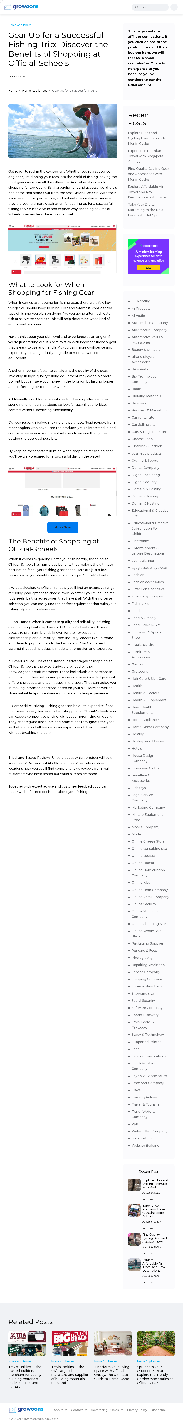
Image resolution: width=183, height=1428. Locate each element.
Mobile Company (145, 827)
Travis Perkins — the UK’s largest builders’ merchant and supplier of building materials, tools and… (69, 1375)
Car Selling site (144, 425)
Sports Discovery (145, 1015)
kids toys (139, 788)
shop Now (63, 527)
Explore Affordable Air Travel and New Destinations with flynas (147, 192)
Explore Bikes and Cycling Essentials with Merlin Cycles (146, 138)
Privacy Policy (137, 1410)
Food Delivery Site (146, 625)
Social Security (143, 1001)
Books (137, 389)
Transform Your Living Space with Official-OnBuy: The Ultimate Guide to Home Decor (111, 1373)
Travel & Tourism (145, 1104)
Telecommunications (149, 1056)
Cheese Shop (142, 439)
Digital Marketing (146, 475)
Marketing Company (148, 807)
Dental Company (145, 468)
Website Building (145, 1146)
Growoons (140, 672)
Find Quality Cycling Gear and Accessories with (154, 1238)
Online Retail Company (150, 897)
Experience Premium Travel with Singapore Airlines (145, 156)
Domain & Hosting (146, 489)
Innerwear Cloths (145, 768)
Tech (136, 1049)
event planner (143, 561)
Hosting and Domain (148, 741)
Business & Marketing (149, 410)
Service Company (146, 972)
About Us (60, 1410)
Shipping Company (147, 979)
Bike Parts (140, 369)
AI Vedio (138, 316)
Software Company (147, 1008)
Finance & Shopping (148, 596)
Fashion (138, 575)
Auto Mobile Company (150, 323)
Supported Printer (146, 1042)
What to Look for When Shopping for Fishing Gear (51, 288)
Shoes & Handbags (147, 986)
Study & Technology (148, 1035)
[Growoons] (21, 7)
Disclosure (158, 1410)
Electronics (140, 541)
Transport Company (148, 1083)
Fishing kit (140, 604)
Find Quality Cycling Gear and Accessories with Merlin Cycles (148, 174)
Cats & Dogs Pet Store (149, 432)
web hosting (142, 1138)
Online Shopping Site (149, 924)
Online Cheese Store (148, 841)
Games (137, 664)
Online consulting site (149, 849)
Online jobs (141, 883)
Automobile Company (149, 330)
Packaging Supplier (147, 943)
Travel (137, 1090)
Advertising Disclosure (107, 1410)
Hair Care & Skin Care (149, 679)
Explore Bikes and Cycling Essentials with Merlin (155, 1184)
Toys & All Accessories (149, 1076)
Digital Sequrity (144, 482)
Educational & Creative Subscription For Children (150, 528)
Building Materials (146, 396)
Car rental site (143, 417)
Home (12, 90)
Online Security (144, 904)
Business (139, 403)
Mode (136, 834)
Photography (142, 958)
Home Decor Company (150, 727)
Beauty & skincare (146, 350)
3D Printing (141, 301)
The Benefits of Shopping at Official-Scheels (53, 545)
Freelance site (143, 645)
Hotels (137, 749)
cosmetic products (147, 453)
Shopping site (143, 993)
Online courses (144, 856)
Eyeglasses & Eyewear (149, 568)
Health (137, 686)
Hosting (138, 734)
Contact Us (79, 1410)
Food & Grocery (144, 618)
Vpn (135, 1124)
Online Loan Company (150, 890)
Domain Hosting (145, 496)
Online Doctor (143, 863)
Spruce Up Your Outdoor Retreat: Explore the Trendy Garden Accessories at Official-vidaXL (155, 1375)
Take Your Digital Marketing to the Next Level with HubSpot (146, 210)
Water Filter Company (149, 1131)
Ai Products (141, 309)
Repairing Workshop (148, 965)
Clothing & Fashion (147, 446)
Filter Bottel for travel (148, 589)
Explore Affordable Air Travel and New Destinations (153, 1265)
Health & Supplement (149, 700)
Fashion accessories (148, 582)
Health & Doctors (145, 693)
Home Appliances (34, 90)
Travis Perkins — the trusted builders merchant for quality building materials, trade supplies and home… (24, 1377)
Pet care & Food (144, 951)
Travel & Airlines (145, 1097)
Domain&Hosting (146, 503)
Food (136, 611)
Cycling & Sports (145, 461)
